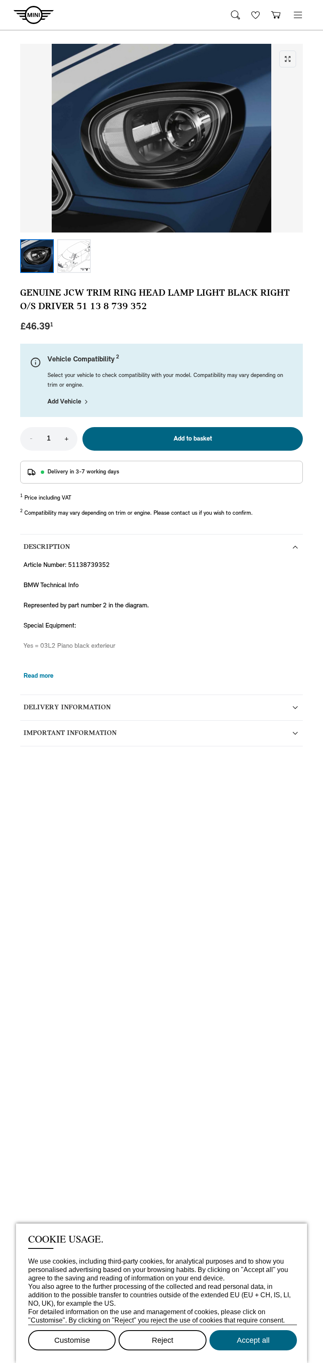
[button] (298, 15)
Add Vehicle (64, 401)
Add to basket (193, 439)
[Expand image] (161, 138)
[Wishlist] (256, 15)
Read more (38, 676)
